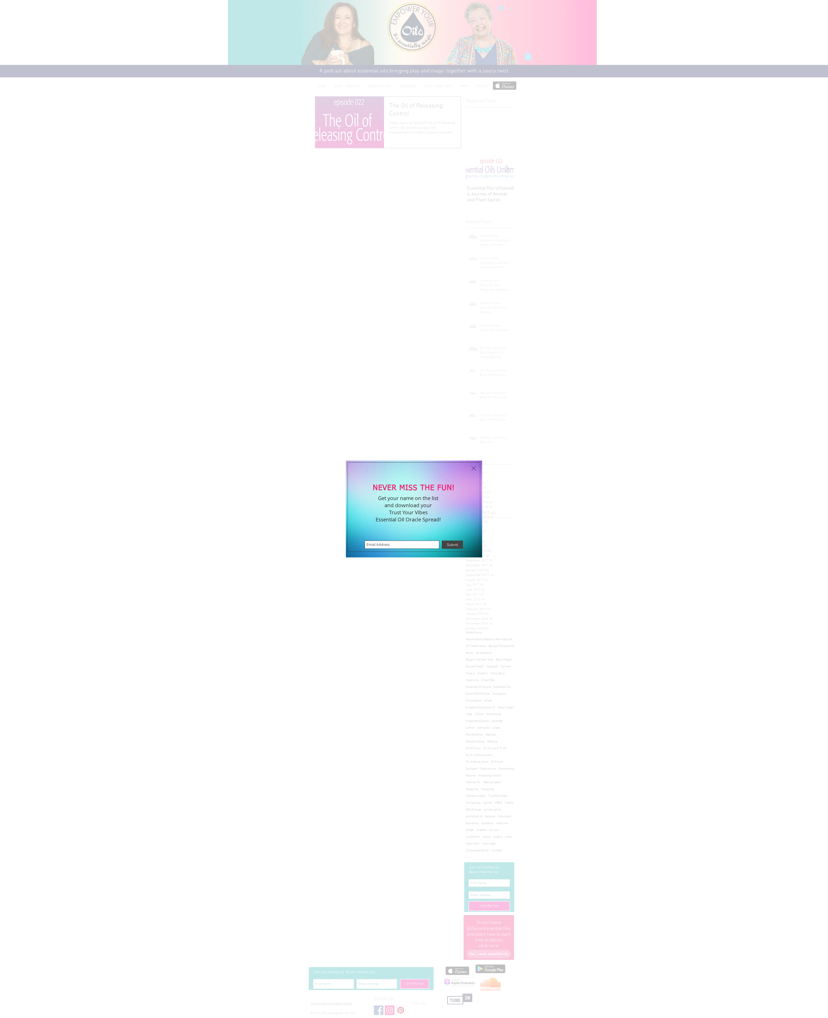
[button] (474, 468)
